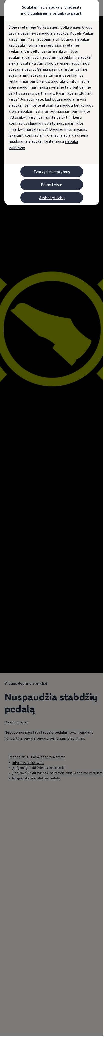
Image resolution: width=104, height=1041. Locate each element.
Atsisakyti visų (52, 197)
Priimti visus (52, 184)
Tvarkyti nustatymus (52, 171)
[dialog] (51, 518)
